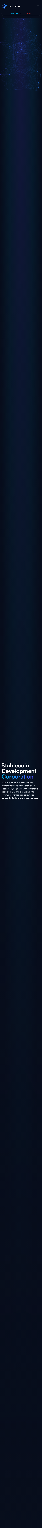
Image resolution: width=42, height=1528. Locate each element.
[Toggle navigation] (38, 6)
